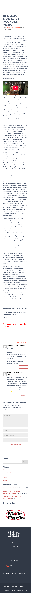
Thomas (8, 27)
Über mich (15, 546)
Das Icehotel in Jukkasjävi (10, 487)
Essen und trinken (8, 472)
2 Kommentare (8, 30)
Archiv (15, 550)
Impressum (15, 553)
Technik (5, 480)
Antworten (23, 367)
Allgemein (24, 27)
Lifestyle (5, 475)
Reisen (5, 477)
